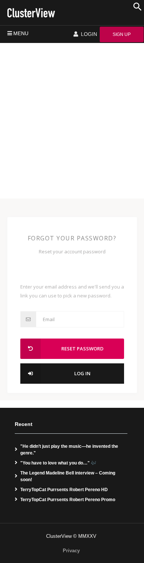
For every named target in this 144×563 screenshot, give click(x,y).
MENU (20, 33)
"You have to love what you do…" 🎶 (58, 463)
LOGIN (88, 34)
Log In (82, 373)
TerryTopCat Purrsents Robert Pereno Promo (67, 499)
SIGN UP (122, 34)
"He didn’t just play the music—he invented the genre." (69, 450)
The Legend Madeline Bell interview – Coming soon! (67, 476)
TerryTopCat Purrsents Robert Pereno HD (64, 489)
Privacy (71, 550)
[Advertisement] (72, 119)
